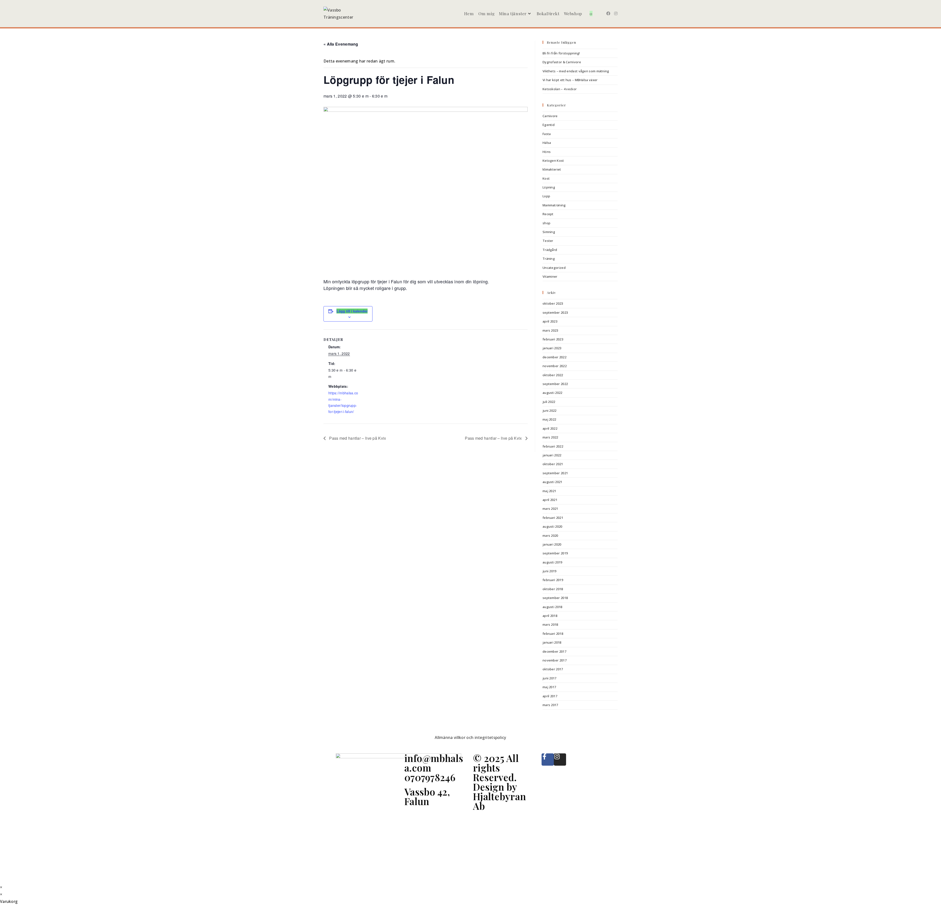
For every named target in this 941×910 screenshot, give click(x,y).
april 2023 (550, 321)
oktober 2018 (553, 589)
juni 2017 (550, 678)
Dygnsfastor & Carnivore (562, 62)
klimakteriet (552, 169)
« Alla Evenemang (340, 44)
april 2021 (550, 500)
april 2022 (550, 428)
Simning (549, 232)
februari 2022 (553, 446)
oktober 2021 (553, 464)
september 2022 (555, 384)
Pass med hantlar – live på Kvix (357, 438)
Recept (548, 214)
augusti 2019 (552, 562)
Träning (549, 258)
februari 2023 (553, 339)
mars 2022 (550, 437)
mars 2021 (550, 508)
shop (546, 223)
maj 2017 (549, 687)
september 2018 (555, 598)
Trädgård (550, 250)
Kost (546, 178)
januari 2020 (552, 544)
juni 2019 (550, 571)
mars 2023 (550, 330)
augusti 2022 (552, 392)
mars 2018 (550, 624)
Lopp (546, 196)
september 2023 (555, 312)
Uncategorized (554, 267)
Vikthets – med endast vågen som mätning (576, 71)
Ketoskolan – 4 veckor (560, 89)
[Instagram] (560, 759)
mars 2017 (550, 705)
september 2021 (555, 473)
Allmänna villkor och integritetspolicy (470, 737)
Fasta (547, 134)
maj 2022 (549, 419)
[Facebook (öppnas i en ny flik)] (608, 13)
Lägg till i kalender (352, 311)
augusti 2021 (552, 482)
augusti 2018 (552, 607)
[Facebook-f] (548, 759)
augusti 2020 (552, 526)
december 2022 (554, 357)
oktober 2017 (553, 669)
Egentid (549, 125)
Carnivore (550, 116)
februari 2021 (553, 517)
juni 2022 (550, 410)
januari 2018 (552, 642)
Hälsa (547, 142)
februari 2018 (553, 633)
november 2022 (555, 366)
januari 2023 (552, 348)
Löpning (549, 187)
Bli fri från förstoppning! (561, 53)
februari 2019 (553, 580)
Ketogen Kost (553, 160)
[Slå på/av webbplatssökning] (598, 13)
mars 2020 (550, 535)
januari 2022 (552, 455)
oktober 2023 (553, 303)
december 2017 (554, 651)
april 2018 (550, 615)
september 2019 (555, 553)
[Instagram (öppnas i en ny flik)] (615, 13)
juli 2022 (549, 401)
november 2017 (555, 660)
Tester (548, 240)
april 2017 (550, 696)
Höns (547, 152)
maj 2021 (549, 491)
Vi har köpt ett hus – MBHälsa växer (570, 80)
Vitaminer (550, 276)
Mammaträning (554, 205)
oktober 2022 (553, 375)
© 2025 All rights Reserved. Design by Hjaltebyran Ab (499, 782)
